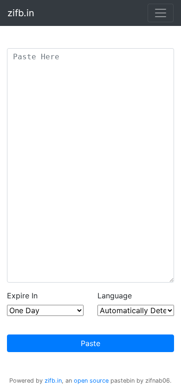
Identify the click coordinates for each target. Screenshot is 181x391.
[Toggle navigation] (161, 13)
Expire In (22, 295)
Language (114, 295)
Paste (90, 343)
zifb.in (20, 13)
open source (91, 380)
